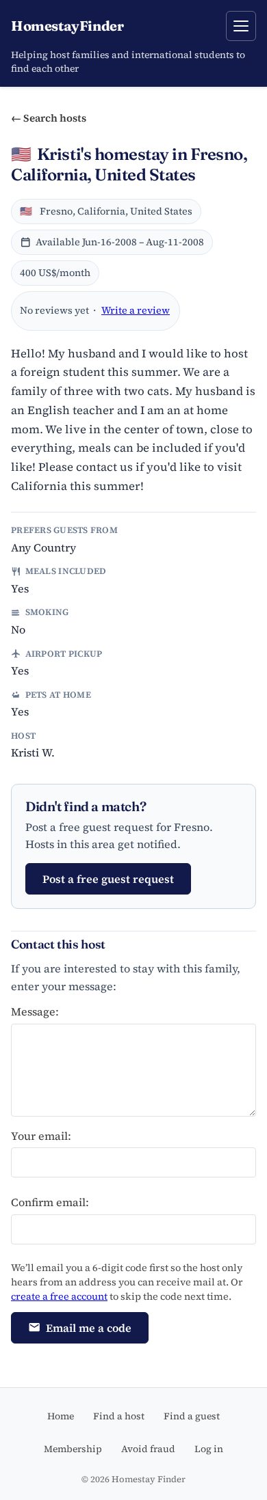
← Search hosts (48, 118)
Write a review (135, 310)
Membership (73, 1449)
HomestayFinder (67, 25)
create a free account (59, 1296)
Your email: (41, 1135)
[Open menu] (241, 26)
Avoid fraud (148, 1449)
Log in (208, 1449)
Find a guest (192, 1416)
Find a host (118, 1416)
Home (60, 1416)
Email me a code (88, 1327)
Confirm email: (50, 1202)
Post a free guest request (108, 878)
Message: (35, 1011)
